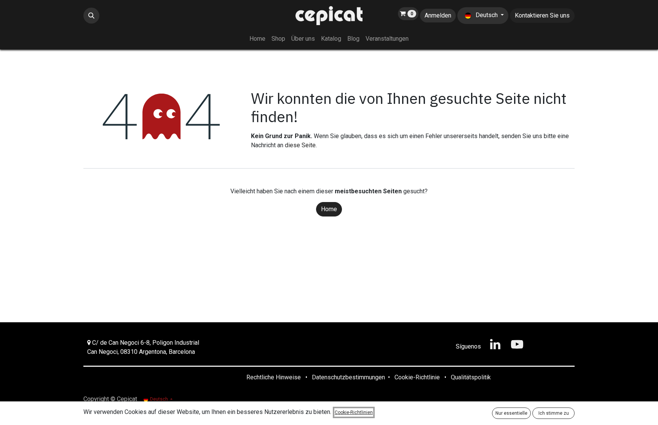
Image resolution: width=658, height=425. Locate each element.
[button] (91, 16)
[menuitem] (257, 38)
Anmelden (438, 15)
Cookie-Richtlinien (354, 412)
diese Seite (300, 145)
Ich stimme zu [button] (553, 413)
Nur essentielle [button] (511, 413)
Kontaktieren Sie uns (542, 15)
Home (329, 209)
